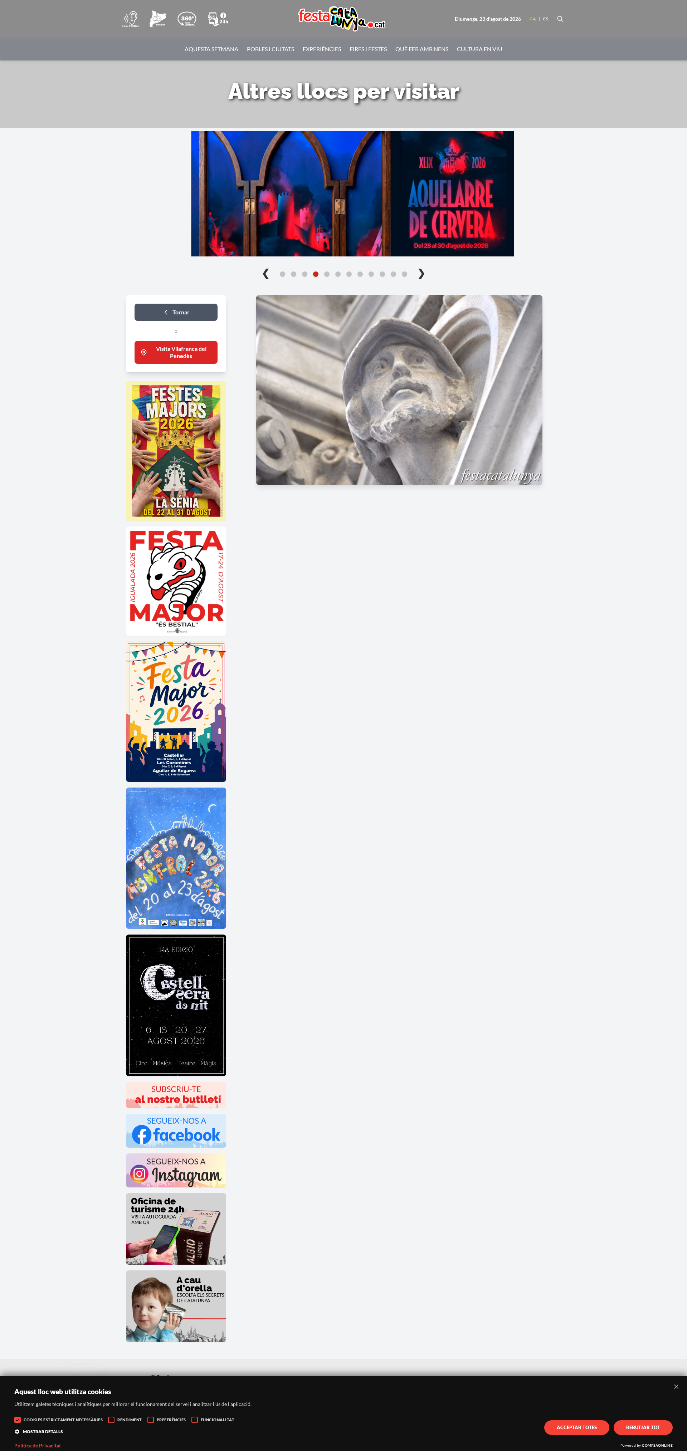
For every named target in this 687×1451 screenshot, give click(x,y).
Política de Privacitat (37, 1445)
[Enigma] (157, 19)
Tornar (181, 312)
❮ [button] (266, 272)
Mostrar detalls (43, 1431)
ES (545, 18)
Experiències (322, 48)
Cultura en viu (479, 48)
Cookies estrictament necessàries (63, 1419)
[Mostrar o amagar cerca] (560, 19)
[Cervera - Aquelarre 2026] (343, 193)
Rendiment (129, 1419)
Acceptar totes (577, 1427)
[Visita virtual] (186, 19)
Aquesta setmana (211, 48)
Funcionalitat (218, 1419)
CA (533, 18)
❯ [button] (421, 272)
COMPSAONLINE (657, 1445)
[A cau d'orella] (130, 19)
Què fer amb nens (421, 48)
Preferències (171, 1419)
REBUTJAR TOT (643, 1427)
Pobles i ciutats (270, 48)
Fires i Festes (368, 48)
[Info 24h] (218, 19)
